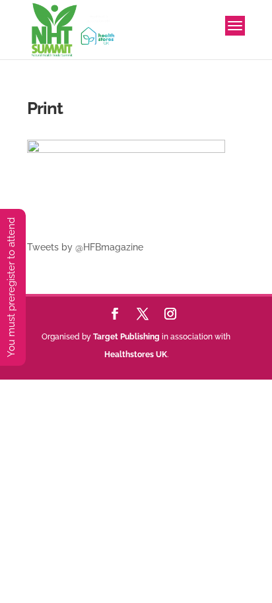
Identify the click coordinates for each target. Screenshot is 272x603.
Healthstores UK (135, 354)
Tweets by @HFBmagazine (85, 247)
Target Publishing (126, 336)
